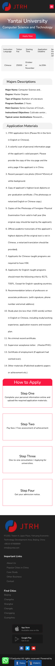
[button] (52, 7)
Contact (10, 581)
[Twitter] (27, 648)
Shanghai (8, 604)
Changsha (9, 599)
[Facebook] (21, 648)
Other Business (14, 576)
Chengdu (8, 608)
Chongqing (9, 613)
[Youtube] (34, 648)
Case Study (12, 572)
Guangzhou (9, 617)
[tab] (20, 663)
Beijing (7, 594)
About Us (11, 563)
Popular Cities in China (18, 567)
